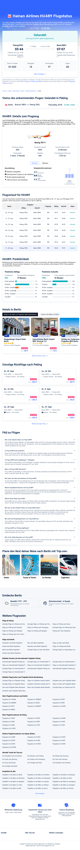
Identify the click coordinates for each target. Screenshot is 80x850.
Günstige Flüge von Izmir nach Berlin (38, 649)
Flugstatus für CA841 (8, 718)
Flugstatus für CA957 (33, 721)
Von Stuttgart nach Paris (34, 762)
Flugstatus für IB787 (59, 703)
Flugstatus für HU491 (59, 740)
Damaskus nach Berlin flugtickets (37, 646)
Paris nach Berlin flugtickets (35, 643)
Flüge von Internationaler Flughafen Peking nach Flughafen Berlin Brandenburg (39, 665)
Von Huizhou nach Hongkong (36, 759)
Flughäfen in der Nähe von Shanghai (64, 785)
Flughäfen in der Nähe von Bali (11, 788)
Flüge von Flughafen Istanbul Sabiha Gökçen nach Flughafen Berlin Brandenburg (39, 680)
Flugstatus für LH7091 (9, 728)
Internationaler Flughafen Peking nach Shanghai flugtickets (65, 668)
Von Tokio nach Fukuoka (60, 759)
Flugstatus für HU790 (8, 740)
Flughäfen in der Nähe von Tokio (12, 785)
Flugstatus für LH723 (33, 725)
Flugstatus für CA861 (8, 725)
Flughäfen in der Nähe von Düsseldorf (38, 778)
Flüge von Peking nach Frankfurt (12, 627)
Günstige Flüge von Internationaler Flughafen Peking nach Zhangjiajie (14, 672)
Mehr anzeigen (39, 74)
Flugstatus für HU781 (33, 740)
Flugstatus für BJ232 (33, 703)
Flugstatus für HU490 (59, 744)
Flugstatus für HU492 (59, 737)
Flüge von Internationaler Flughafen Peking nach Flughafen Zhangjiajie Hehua (14, 665)
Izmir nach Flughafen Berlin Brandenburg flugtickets (14, 687)
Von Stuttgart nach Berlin (9, 766)
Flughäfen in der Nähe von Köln (62, 778)
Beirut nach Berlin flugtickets (11, 649)
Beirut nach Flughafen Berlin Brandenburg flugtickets (39, 687)
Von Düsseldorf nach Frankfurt (62, 762)
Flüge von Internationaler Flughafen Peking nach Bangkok (65, 665)
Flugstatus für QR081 (8, 709)
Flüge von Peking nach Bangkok (37, 631)
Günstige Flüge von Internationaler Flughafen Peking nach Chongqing (14, 668)
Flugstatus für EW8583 (9, 703)
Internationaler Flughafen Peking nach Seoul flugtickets (39, 668)
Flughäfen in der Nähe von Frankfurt (38, 775)
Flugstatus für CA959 (59, 721)
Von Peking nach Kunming (60, 756)
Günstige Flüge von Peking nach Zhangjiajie (65, 627)
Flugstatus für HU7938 (9, 747)
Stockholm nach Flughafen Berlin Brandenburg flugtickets (14, 691)
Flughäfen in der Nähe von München (13, 778)
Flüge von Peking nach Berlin (33, 81)
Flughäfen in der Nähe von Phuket (63, 788)
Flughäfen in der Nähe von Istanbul (38, 781)
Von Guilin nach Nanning (9, 759)
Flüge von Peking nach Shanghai (12, 631)
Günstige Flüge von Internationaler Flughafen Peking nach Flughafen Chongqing (39, 662)
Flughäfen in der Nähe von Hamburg (64, 775)
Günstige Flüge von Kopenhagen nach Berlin (65, 649)
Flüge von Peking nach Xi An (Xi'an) (13, 634)
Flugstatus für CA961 (8, 721)
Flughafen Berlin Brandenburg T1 (66, 56)
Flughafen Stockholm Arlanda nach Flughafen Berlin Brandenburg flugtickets (39, 684)
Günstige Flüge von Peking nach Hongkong (14, 624)
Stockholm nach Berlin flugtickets (12, 643)
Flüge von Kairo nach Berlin (61, 643)
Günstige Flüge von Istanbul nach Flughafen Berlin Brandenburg (65, 687)
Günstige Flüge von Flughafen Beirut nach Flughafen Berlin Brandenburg (14, 684)
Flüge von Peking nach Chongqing (37, 627)
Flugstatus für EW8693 (34, 699)
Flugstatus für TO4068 (9, 699)
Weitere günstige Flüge (39, 424)
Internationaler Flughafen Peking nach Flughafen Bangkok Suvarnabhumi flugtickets (14, 662)
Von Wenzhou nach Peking (35, 756)
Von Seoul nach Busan (9, 762)
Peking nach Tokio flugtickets (61, 631)
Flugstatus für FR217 (59, 699)
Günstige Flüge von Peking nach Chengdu (39, 624)
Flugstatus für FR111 (8, 706)
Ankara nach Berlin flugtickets (11, 646)
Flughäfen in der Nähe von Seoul (37, 788)
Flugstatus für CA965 (33, 718)
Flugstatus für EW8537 (34, 706)
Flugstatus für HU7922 (34, 744)
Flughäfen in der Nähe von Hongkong (64, 781)
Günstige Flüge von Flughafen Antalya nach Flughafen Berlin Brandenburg (14, 680)
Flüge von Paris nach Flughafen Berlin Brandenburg (65, 684)
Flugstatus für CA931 (59, 725)
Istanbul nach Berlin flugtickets (11, 653)
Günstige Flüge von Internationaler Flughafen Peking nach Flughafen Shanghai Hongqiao (65, 662)
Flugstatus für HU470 (8, 744)
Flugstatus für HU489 (59, 706)
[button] (61, 3)
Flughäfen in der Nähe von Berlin (12, 775)
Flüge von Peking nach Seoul (61, 624)
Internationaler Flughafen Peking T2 (15, 56)
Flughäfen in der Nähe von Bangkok (13, 781)
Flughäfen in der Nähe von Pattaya (37, 785)
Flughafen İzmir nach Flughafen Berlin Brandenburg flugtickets (65, 680)
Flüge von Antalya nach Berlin (62, 646)
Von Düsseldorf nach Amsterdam (12, 756)
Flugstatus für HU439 (33, 737)
